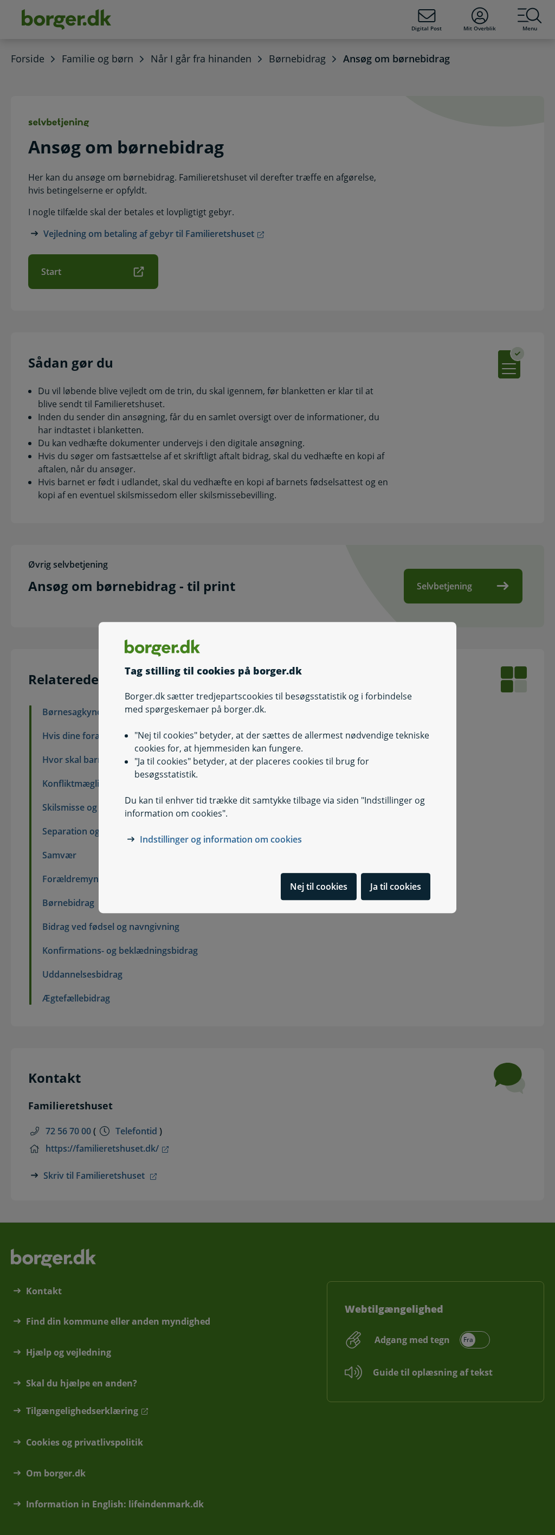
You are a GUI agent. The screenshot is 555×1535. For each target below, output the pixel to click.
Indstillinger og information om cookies (221, 839)
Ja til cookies (395, 886)
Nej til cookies (318, 886)
